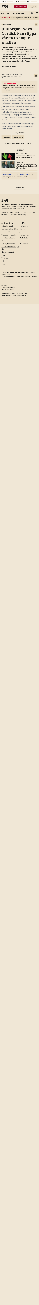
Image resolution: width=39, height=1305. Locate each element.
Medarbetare (24, 238)
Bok (3, 261)
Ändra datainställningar (10, 247)
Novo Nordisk (18, 137)
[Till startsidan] (5, 6)
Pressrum (23, 241)
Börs (3, 255)
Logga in (33, 7)
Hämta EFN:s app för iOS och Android (16, 174)
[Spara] (36, 24)
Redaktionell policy (8, 238)
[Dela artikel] (36, 75)
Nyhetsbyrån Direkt (9, 67)
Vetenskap (5, 258)
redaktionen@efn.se (19, 295)
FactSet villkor (7, 232)
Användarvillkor (7, 223)
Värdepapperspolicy (9, 235)
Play (3, 249)
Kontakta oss (24, 226)
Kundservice (24, 235)
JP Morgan (6, 137)
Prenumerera (21, 7)
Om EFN (22, 223)
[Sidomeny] (36, 13)
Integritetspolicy (8, 226)
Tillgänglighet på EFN (9, 244)
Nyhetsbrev (24, 244)
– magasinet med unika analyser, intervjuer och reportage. (19, 86)
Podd (3, 264)
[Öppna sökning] (32, 13)
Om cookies (6, 241)
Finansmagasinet (8, 252)
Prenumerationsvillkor (10, 229)
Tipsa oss (23, 229)
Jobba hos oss (24, 232)
